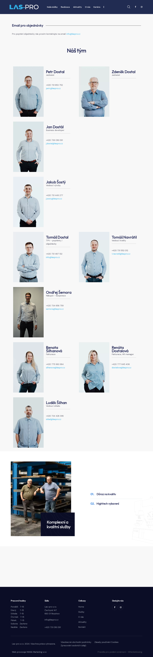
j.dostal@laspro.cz (54, 143)
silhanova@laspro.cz (55, 367)
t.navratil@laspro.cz (121, 253)
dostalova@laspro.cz (121, 367)
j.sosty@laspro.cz (54, 198)
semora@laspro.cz (55, 309)
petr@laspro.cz (53, 88)
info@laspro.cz (73, 34)
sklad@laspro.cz (53, 419)
